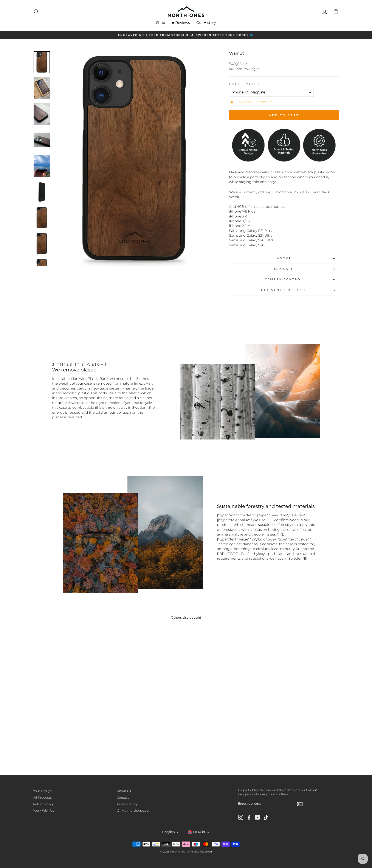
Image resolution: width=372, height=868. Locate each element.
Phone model (245, 83)
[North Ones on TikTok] (265, 817)
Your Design (42, 791)
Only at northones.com (134, 810)
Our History (206, 23)
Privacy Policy (127, 804)
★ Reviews (181, 23)
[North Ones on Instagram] (240, 817)
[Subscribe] (300, 804)
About (284, 258)
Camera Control (284, 279)
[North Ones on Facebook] (249, 817)
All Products (42, 797)
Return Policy (43, 804)
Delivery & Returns (284, 290)
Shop (160, 23)
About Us (124, 791)
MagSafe (284, 268)
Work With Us (43, 810)
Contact (123, 797)
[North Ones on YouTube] (257, 817)
